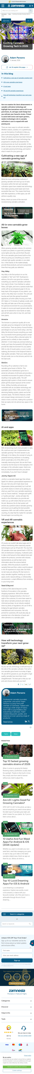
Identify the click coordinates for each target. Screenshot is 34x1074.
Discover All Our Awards (17, 983)
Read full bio (8, 722)
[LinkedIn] (26, 721)
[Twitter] (29, 721)
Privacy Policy (28, 964)
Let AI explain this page (17, 67)
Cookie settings (17, 1070)
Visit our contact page (24, 1035)
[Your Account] (30, 5)
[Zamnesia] (16, 5)
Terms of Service (7, 965)
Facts (6, 734)
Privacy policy (27, 1055)
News (16, 734)
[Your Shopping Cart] (32, 5)
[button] (5, 59)
